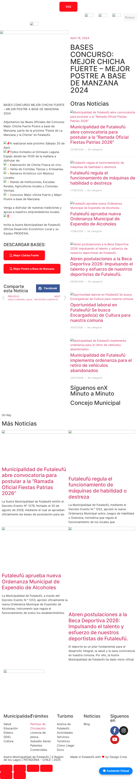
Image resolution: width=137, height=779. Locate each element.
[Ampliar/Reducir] (6, 768)
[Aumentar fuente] (108, 7)
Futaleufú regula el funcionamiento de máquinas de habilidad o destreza (102, 178)
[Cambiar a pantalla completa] (19, 768)
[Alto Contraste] (22, 6)
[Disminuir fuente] (120, 7)
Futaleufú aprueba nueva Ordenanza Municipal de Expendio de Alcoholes (95, 219)
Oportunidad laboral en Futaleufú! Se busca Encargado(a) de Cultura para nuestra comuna (100, 312)
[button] (48, 288)
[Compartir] (33, 768)
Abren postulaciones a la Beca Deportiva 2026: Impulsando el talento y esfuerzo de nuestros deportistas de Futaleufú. (101, 266)
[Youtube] (114, 739)
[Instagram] (123, 730)
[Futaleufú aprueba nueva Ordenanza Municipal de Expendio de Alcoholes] (102, 208)
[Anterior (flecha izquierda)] (6, 775)
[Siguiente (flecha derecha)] (19, 775)
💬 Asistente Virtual (116, 770)
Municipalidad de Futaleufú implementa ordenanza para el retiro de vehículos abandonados (101, 363)
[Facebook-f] (114, 730)
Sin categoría (95, 149)
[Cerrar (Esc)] (46, 768)
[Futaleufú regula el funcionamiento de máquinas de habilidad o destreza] (102, 167)
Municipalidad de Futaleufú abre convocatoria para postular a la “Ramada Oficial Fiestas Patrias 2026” (99, 134)
